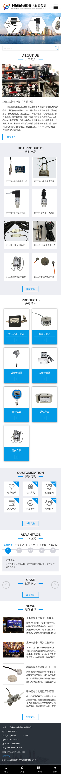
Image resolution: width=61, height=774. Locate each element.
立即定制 (30, 523)
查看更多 (11, 137)
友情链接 (6, 756)
